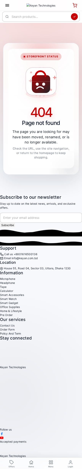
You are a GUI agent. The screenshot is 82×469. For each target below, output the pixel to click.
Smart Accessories (12, 294)
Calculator (6, 290)
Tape (3, 286)
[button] (50, 463)
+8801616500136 (25, 254)
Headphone (7, 282)
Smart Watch (8, 298)
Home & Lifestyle (11, 311)
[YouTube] (1, 437)
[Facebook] (1, 433)
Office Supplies (10, 307)
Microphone (7, 278)
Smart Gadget (9, 303)
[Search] (74, 16)
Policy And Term (10, 333)
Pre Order (6, 315)
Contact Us (7, 325)
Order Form (7, 329)
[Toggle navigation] (7, 5)
